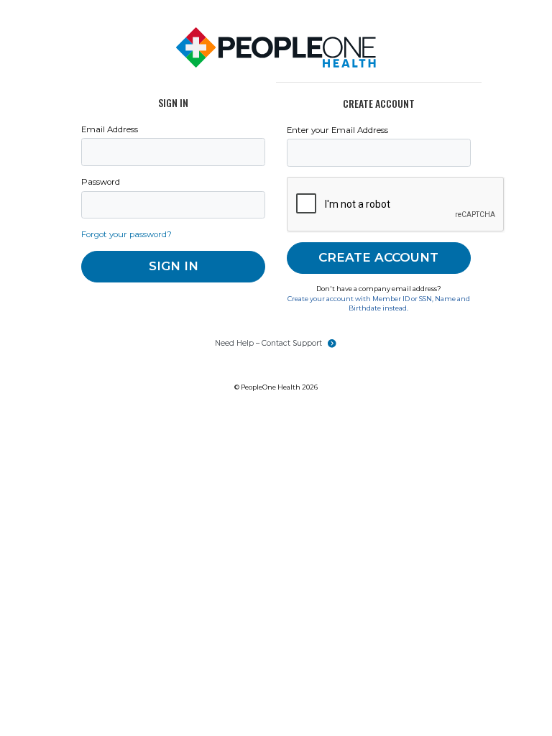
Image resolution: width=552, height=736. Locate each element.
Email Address (109, 129)
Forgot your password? (126, 234)
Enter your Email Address (337, 130)
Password (100, 182)
